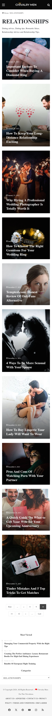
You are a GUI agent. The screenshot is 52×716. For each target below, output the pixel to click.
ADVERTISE (20, 698)
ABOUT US (9, 698)
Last (39, 613)
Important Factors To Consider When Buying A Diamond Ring (24, 70)
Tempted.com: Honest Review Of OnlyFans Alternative (21, 296)
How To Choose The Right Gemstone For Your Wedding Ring (24, 250)
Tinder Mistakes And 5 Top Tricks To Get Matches (25, 590)
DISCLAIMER (41, 703)
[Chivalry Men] (26, 5)
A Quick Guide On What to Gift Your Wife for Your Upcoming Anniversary (25, 521)
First (10, 606)
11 (12, 613)
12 (19, 613)
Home (6, 13)
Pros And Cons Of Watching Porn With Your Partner (25, 475)
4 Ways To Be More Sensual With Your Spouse (25, 364)
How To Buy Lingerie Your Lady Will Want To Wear (25, 431)
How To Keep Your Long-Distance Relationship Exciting (24, 137)
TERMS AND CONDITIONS (23, 703)
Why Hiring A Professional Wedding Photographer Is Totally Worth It (25, 204)
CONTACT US (32, 698)
